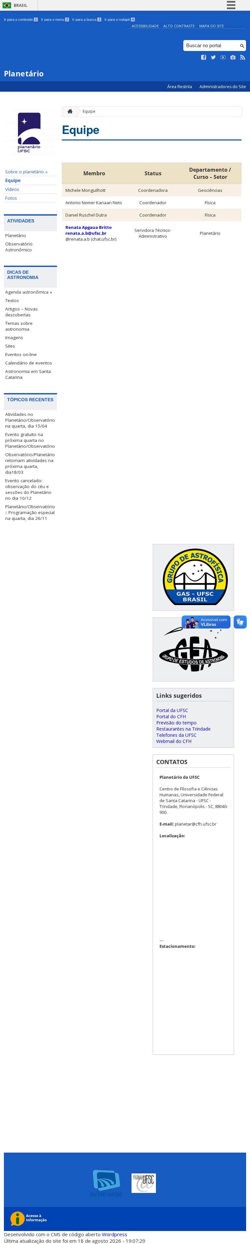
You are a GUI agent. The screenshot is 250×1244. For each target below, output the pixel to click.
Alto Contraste (179, 25)
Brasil (20, 5)
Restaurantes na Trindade (183, 729)
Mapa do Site (211, 25)
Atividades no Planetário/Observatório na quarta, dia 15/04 (30, 420)
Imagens (14, 337)
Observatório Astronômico (19, 247)
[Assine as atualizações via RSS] (242, 57)
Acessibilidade (145, 25)
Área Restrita (180, 86)
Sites (10, 346)
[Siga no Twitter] (213, 57)
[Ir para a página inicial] (68, 112)
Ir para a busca (86, 19)
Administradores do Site (223, 86)
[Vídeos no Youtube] (223, 57)
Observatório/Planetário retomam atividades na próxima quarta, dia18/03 (30, 463)
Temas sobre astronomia (19, 326)
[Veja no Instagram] (233, 57)
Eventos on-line (21, 354)
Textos (12, 300)
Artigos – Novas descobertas (21, 312)
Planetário (15, 235)
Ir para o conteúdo (20, 19)
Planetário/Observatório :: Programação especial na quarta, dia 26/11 (30, 512)
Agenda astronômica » (28, 292)
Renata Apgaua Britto (88, 227)
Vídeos (12, 189)
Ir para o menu (54, 19)
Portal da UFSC (172, 710)
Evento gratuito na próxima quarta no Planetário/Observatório (30, 440)
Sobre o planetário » (26, 172)
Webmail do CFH (173, 741)
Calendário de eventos (28, 363)
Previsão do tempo (176, 723)
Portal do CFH (171, 716)
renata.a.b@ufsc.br (85, 233)
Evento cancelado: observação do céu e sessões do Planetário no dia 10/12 (28, 489)
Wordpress (114, 1234)
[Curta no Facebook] (203, 57)
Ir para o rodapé (119, 19)
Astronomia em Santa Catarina (28, 374)
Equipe (13, 180)
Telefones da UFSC (176, 735)
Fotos (11, 198)
